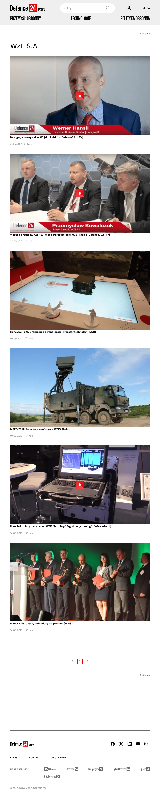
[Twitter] (121, 744)
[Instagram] (146, 744)
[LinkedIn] (129, 744)
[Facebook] (112, 744)
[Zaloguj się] (128, 8)
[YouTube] (137, 744)
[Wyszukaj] (107, 8)
